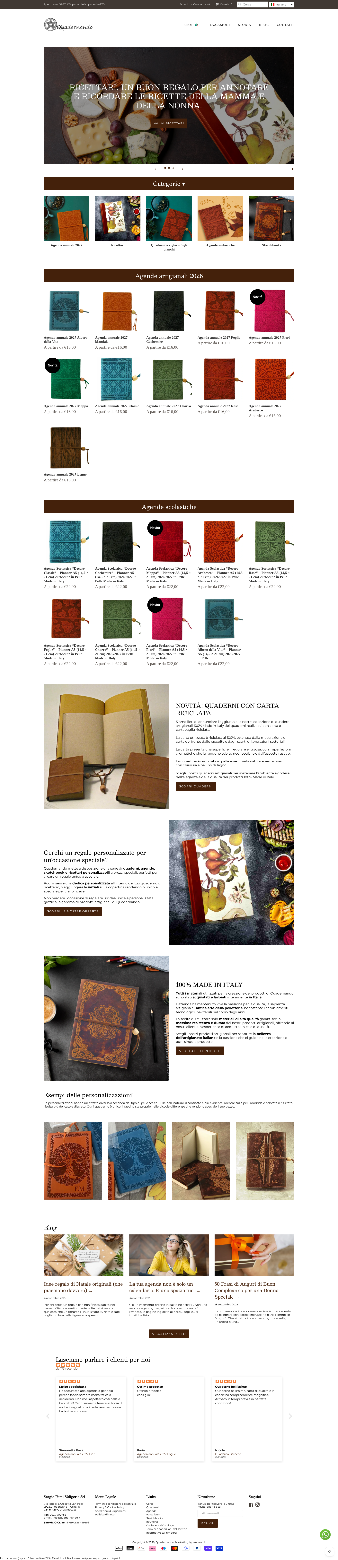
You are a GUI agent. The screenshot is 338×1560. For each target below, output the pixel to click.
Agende (151, 1511)
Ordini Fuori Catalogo (160, 1525)
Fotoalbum (153, 1514)
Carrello (226, 4)
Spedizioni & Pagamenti (110, 1511)
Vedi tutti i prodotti (200, 1051)
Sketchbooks (154, 1518)
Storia (244, 25)
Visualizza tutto (169, 1334)
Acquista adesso (169, 119)
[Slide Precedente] (155, 169)
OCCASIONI (220, 25)
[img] (171, 1365)
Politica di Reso (104, 1514)
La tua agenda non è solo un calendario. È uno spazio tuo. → (164, 1287)
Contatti (285, 25)
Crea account (201, 4)
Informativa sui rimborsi (161, 1532)
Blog (264, 25)
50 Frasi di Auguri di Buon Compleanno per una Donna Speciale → (247, 1290)
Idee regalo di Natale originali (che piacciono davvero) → (83, 1287)
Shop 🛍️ (192, 25)
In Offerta (152, 1521)
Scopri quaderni (196, 786)
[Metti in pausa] (293, 169)
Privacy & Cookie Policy (109, 1507)
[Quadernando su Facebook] (251, 1505)
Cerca (150, 1503)
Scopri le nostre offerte (73, 911)
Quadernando (165, 1542)
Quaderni (152, 1507)
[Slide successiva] (182, 169)
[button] (281, 4)
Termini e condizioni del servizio (115, 1503)
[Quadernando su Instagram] (257, 1505)
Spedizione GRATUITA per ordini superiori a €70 (74, 4)
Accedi (184, 4)
